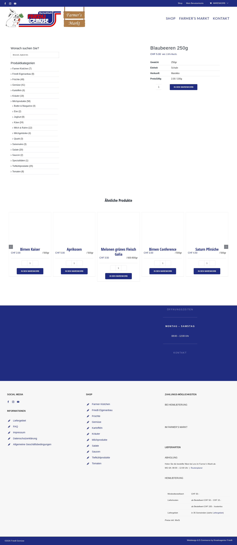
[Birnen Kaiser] (30, 228)
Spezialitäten (18, 160)
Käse (16, 122)
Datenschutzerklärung (25, 438)
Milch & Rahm (21, 128)
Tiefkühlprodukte (20, 166)
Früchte (16, 79)
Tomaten (16, 171)
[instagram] (13, 402)
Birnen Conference (162, 249)
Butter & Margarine (23, 106)
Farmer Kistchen (20, 68)
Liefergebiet (19, 420)
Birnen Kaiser (30, 249)
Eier (16, 111)
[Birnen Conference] (163, 228)
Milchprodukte (19, 101)
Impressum (19, 432)
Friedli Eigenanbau (21, 74)
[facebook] (8, 402)
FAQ (15, 426)
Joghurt (17, 117)
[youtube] (18, 402)
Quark (17, 139)
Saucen (16, 155)
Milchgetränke (21, 133)
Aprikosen (74, 249)
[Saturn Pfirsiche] (207, 228)
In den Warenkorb (183, 87)
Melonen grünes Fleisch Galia (118, 252)
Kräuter (15, 96)
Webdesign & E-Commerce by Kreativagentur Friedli (209, 540)
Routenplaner (197, 468)
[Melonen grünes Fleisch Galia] (118, 228)
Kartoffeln (17, 90)
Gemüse (16, 85)
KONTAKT (180, 353)
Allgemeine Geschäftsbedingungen (32, 444)
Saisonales (17, 144)
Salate (15, 150)
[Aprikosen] (74, 228)
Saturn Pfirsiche (207, 249)
